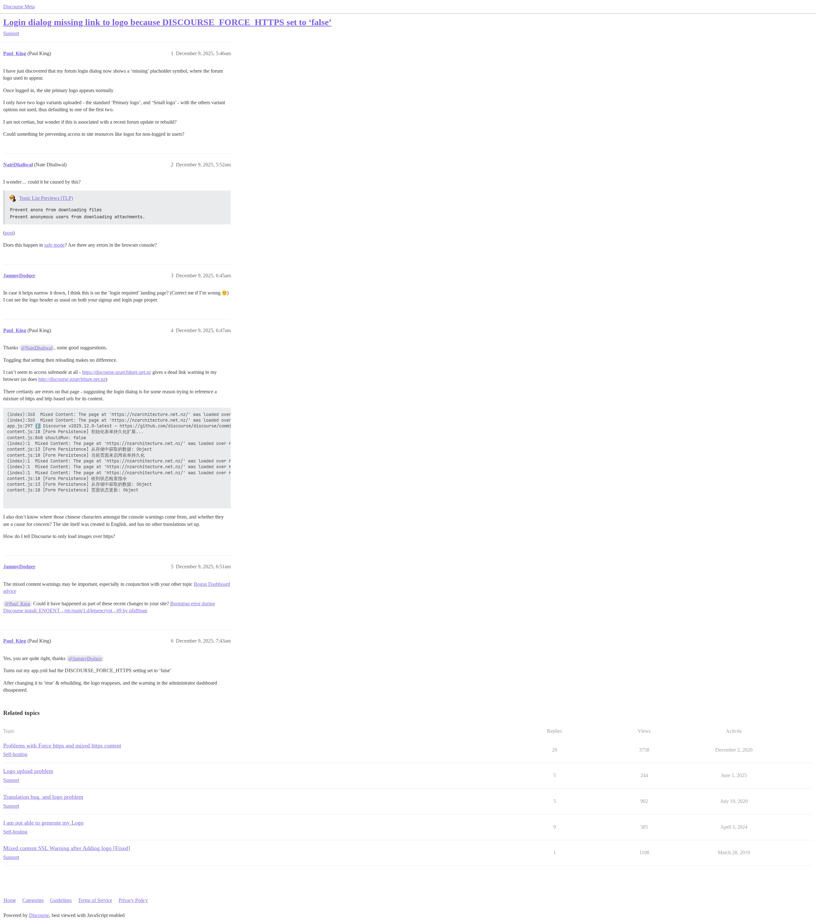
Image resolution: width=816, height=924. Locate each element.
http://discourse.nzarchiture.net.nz (72, 379)
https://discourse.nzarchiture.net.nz (116, 372)
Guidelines (61, 900)
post (9, 233)
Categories (33, 900)
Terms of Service (95, 900)
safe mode (54, 245)
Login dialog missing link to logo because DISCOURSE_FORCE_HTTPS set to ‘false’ (167, 22)
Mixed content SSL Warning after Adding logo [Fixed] (66, 848)
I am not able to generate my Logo (43, 822)
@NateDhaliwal (37, 347)
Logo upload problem (28, 771)
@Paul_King (17, 603)
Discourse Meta (19, 6)
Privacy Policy (133, 900)
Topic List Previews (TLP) (46, 198)
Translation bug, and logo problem (43, 797)
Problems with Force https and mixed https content (62, 745)
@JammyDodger (85, 658)
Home (10, 900)
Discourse (39, 915)
